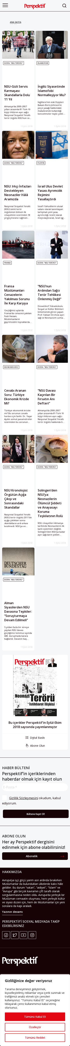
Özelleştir (35, 1027)
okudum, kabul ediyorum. (31, 800)
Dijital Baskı (37, 737)
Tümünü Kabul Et (35, 1016)
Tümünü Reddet (35, 1037)
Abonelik (32, 856)
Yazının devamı (12, 912)
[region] (35, 1010)
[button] (5, 5)
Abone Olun (37, 745)
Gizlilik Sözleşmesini (23, 798)
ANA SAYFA (15, 22)
